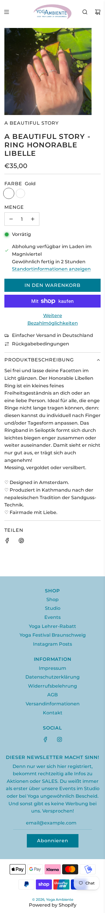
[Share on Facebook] (7, 541)
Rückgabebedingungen (40, 344)
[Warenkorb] (97, 12)
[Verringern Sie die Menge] (11, 219)
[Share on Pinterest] (21, 541)
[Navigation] (6, 12)
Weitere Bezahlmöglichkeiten (52, 319)
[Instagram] (59, 739)
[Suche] (84, 12)
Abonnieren (52, 840)
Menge (14, 207)
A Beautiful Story (31, 123)
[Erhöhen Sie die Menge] (32, 219)
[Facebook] (45, 739)
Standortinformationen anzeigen (51, 269)
